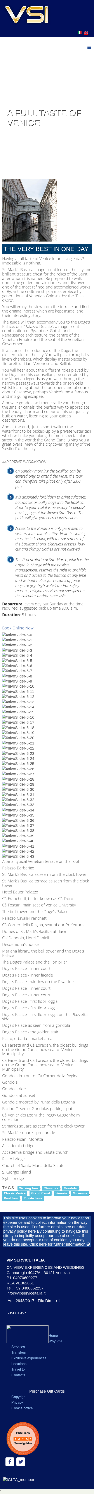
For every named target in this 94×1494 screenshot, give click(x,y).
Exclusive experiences (28, 1358)
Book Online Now (17, 628)
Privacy (17, 1402)
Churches (51, 1188)
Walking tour (28, 1188)
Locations (18, 1364)
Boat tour (11, 1198)
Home (53, 1336)
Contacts (18, 1375)
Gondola (70, 1188)
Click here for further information (57, 1244)
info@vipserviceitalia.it (26, 1293)
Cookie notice (22, 1408)
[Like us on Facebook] (9, 1461)
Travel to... (19, 1369)
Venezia (61, 1193)
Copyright (18, 1397)
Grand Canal (40, 1193)
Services (18, 1347)
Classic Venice (15, 1193)
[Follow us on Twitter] (20, 1461)
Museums (80, 1193)
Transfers (18, 1352)
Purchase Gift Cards (47, 1391)
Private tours (33, 1198)
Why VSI (55, 1341)
